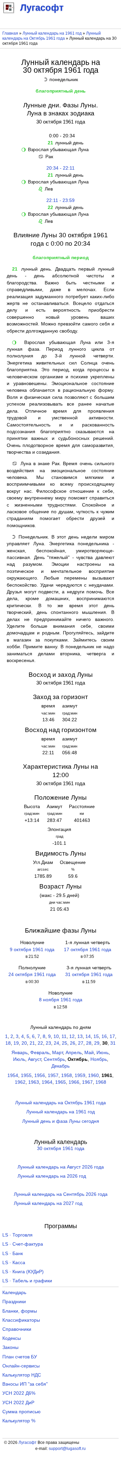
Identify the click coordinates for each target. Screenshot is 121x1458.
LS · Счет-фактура (22, 1244)
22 (40, 1043)
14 (88, 1036)
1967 (87, 1082)
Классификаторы (21, 1320)
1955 (26, 1075)
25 (64, 1043)
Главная (10, 33)
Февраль (39, 1052)
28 (88, 1043)
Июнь (102, 1052)
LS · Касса (13, 1262)
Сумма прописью (21, 1411)
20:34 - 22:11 (60, 168)
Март (57, 1052)
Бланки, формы (19, 1311)
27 (80, 1043)
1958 (66, 1075)
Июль (19, 1059)
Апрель (74, 1052)
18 (8, 1043)
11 (64, 1036)
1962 (20, 1082)
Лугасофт (27, 1442)
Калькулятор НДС (21, 1375)
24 (56, 1043)
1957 (53, 1075)
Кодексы (11, 1338)
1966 (74, 1082)
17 (112, 1036)
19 (16, 1043)
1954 (12, 1075)
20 (24, 1043)
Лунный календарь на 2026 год (51, 1176)
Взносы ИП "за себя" (25, 1384)
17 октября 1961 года (87, 949)
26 (72, 1043)
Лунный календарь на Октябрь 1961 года (51, 36)
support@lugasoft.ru (67, 1448)
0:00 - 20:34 (60, 135)
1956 (39, 1075)
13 (80, 1036)
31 (113, 1043)
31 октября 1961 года (89, 974)
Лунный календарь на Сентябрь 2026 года (61, 1194)
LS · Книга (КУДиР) (23, 1271)
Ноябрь (98, 1059)
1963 (33, 1082)
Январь (19, 1052)
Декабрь (60, 1066)
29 (96, 1043)
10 (56, 1036)
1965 (60, 1082)
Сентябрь (54, 1059)
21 (32, 1043)
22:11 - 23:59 (60, 200)
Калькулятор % (18, 1420)
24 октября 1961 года (32, 974)
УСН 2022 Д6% (18, 1393)
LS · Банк (12, 1253)
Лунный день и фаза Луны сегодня (60, 1121)
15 (96, 1036)
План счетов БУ (19, 1356)
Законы (10, 1347)
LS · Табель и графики (27, 1280)
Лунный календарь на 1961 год (52, 33)
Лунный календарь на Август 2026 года (60, 1167)
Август (34, 1059)
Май (89, 1052)
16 (104, 1036)
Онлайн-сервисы (21, 1365)
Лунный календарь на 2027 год (48, 1203)
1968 (100, 1082)
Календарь (14, 1292)
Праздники (14, 1301)
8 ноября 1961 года (60, 999)
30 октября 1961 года (60, 1148)
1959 (80, 1075)
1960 (93, 1075)
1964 (47, 1082)
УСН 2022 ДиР (18, 1402)
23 (48, 1043)
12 (72, 1036)
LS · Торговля (17, 1235)
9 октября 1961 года (32, 949)
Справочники (16, 1329)
